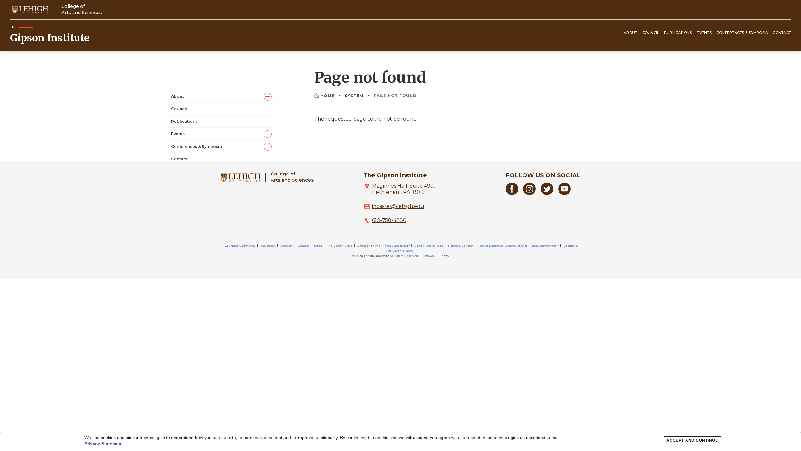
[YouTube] (564, 193)
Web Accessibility (397, 245)
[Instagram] (529, 193)
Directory (286, 245)
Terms (444, 255)
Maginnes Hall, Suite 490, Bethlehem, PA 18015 (403, 189)
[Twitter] (547, 193)
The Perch (267, 245)
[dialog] (400, 441)
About (630, 32)
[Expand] (268, 97)
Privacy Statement (103, 443)
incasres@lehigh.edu (398, 206)
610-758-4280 (389, 220)
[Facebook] (512, 193)
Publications (678, 32)
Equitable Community (240, 245)
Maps (318, 245)
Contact (782, 32)
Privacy (430, 255)
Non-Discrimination (545, 245)
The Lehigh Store (339, 245)
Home (328, 95)
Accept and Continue (692, 440)
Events (704, 32)
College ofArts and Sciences (81, 9)
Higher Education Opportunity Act (503, 245)
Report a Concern (461, 245)
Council (650, 32)
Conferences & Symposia (742, 32)
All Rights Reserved (404, 255)
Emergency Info (368, 245)
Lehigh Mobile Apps (429, 245)
